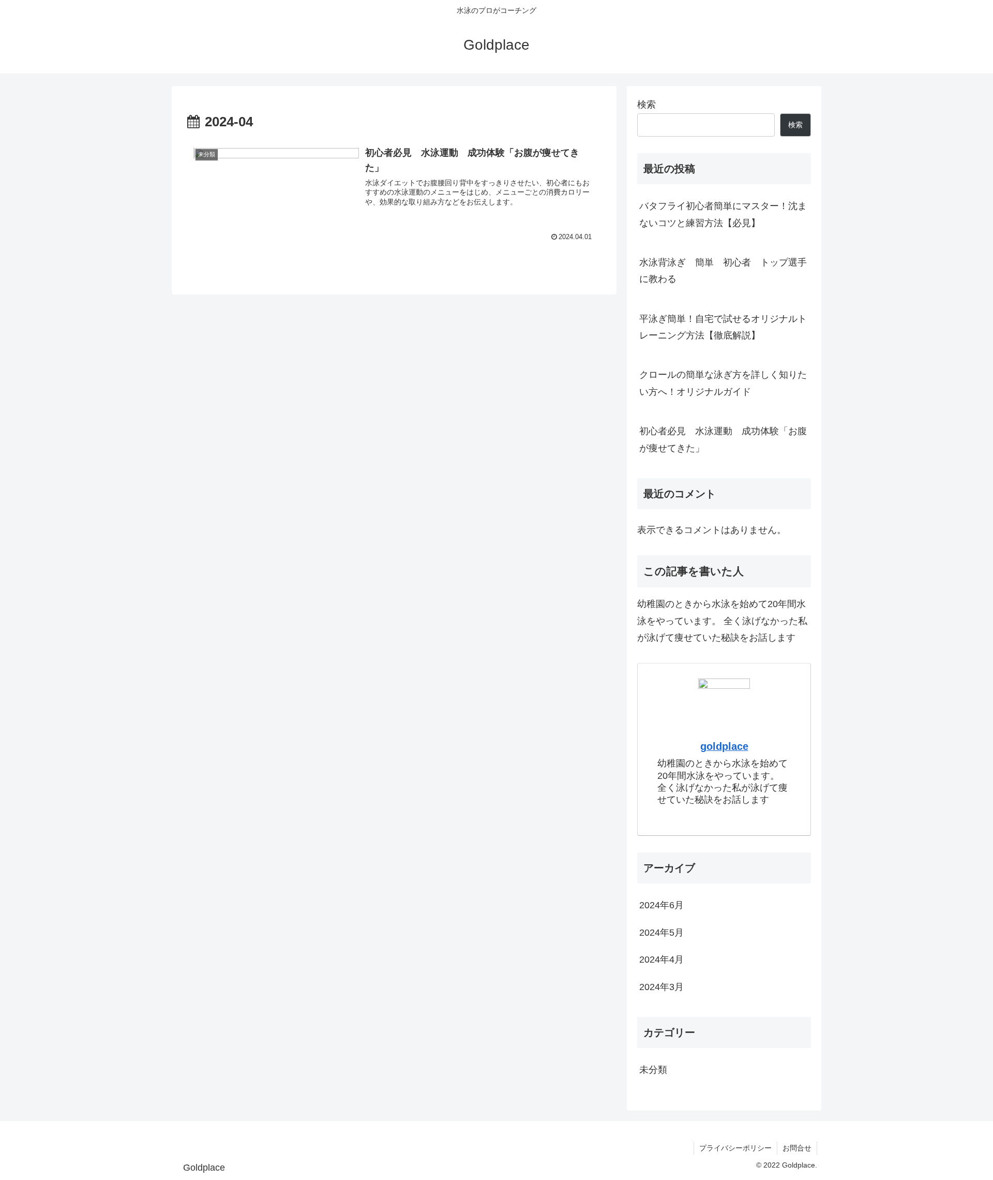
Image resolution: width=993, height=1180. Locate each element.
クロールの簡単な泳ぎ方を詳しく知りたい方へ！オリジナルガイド (723, 383)
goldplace (724, 746)
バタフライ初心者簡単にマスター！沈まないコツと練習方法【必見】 (723, 214)
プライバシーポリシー (735, 1148)
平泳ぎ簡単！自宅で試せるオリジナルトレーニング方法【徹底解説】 (723, 327)
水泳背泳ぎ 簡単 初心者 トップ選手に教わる (723, 270)
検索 (646, 104)
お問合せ (797, 1148)
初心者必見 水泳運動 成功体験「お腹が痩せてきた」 (723, 439)
